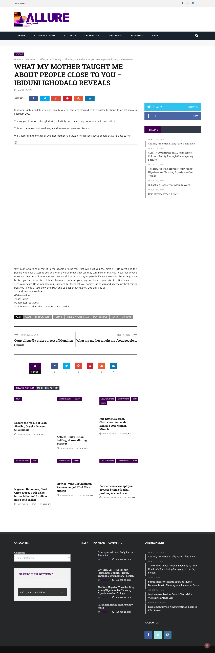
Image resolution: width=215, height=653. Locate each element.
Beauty (77, 399)
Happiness (137, 35)
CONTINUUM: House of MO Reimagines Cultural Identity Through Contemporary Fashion (60, 44)
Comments (115, 542)
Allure (28, 317)
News (155, 35)
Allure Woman (64, 461)
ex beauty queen (42, 317)
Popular (99, 542)
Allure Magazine (44, 35)
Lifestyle (19, 54)
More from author (47, 388)
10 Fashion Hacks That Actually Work (115, 606)
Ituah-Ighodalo (100, 317)
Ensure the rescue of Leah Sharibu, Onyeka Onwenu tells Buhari (30, 426)
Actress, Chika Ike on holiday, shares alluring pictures (72, 440)
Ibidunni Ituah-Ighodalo (78, 317)
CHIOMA (41, 434)
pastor (115, 317)
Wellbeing (115, 35)
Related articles (25, 388)
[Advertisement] (172, 73)
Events (76, 461)
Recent (85, 542)
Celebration (92, 35)
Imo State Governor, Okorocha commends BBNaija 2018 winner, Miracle (113, 424)
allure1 (47, 504)
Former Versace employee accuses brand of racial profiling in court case (116, 489)
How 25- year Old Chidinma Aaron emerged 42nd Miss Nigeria (74, 487)
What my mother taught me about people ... (106, 340)
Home (21, 35)
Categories (19, 552)
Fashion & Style (123, 461)
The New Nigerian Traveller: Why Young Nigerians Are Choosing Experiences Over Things (116, 590)
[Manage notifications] (207, 645)
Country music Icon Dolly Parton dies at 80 (36, 41)
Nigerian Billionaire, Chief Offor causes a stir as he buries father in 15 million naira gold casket (30, 494)
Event (135, 399)
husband (58, 317)
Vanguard (20, 3)
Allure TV (70, 35)
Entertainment (123, 399)
